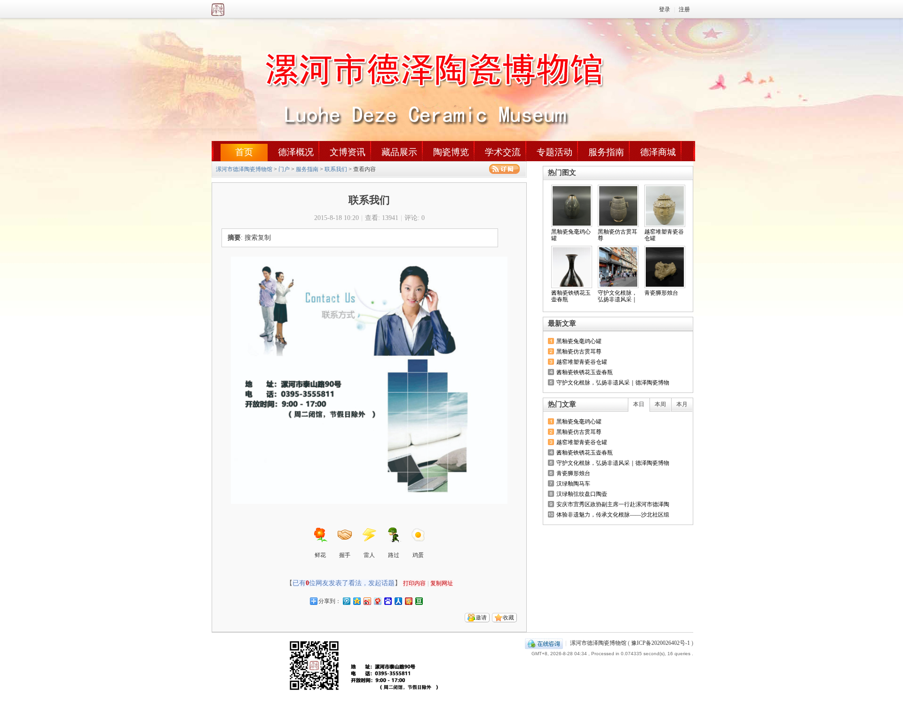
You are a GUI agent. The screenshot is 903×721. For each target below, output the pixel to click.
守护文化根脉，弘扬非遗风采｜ (617, 296)
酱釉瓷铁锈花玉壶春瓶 (584, 372)
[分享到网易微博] (377, 601)
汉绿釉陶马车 (573, 483)
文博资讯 (347, 152)
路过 (393, 555)
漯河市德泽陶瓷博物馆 (241, 9)
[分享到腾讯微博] (346, 601)
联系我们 (336, 169)
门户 (284, 169)
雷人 (369, 555)
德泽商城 (658, 152)
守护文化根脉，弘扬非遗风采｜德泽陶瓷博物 (612, 382)
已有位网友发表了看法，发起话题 (344, 583)
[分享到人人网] (398, 601)
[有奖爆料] (659, 323)
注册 (684, 9)
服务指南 (606, 152)
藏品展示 (399, 152)
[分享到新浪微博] (367, 601)
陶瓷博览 (451, 152)
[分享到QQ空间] (356, 601)
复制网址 (441, 583)
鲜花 (320, 555)
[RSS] (504, 169)
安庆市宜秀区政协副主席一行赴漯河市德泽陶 (612, 504)
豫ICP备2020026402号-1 (660, 643)
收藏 (508, 617)
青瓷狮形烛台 (661, 293)
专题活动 (554, 152)
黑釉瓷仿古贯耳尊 (579, 351)
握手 (344, 555)
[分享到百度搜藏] (387, 601)
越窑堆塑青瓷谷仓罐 (581, 362)
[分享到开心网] (408, 601)
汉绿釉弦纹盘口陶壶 (581, 494)
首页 (244, 152)
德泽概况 (296, 152)
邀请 (481, 617)
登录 (664, 9)
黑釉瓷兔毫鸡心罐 (579, 341)
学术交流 (503, 152)
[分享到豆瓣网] (418, 601)
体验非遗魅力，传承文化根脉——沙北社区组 (612, 514)
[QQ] (544, 643)
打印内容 (414, 583)
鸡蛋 (418, 555)
